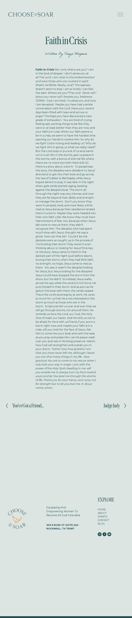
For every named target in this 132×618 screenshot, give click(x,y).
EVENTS (102, 516)
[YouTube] (109, 534)
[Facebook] (104, 534)
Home (102, 509)
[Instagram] (100, 534)
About (102, 513)
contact (103, 520)
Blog (101, 523)
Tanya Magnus (75, 54)
